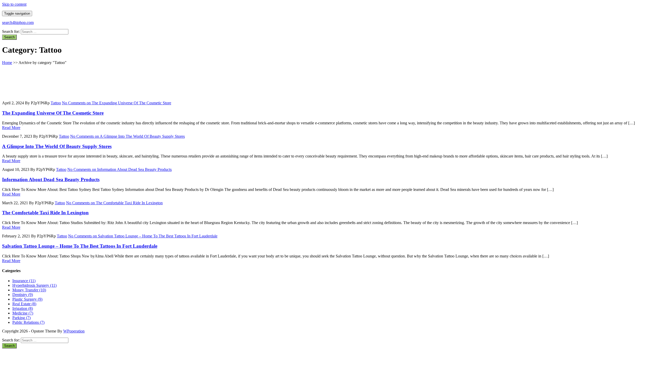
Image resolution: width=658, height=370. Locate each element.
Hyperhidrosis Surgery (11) (34, 285)
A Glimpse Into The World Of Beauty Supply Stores (57, 146)
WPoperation (74, 331)
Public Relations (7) (28, 322)
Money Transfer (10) (29, 290)
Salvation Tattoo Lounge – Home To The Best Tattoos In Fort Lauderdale (79, 246)
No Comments (116, 103)
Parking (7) (21, 318)
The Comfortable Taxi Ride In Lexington (45, 212)
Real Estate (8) (24, 304)
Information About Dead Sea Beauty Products (50, 179)
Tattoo (56, 103)
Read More (11, 127)
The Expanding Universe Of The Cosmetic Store (53, 113)
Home (7, 62)
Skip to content (14, 4)
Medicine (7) (22, 313)
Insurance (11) (23, 281)
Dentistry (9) (22, 294)
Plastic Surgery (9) (27, 299)
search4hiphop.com (18, 22)
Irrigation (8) (22, 308)
